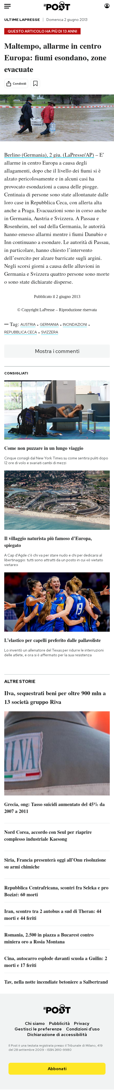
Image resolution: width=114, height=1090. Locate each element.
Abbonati (57, 1068)
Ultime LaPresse (22, 19)
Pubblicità (59, 1023)
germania (49, 324)
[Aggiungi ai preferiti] (35, 83)
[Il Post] (57, 6)
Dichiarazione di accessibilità (57, 1034)
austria (28, 324)
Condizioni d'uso (83, 1029)
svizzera (49, 332)
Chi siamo (35, 1023)
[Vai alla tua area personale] (107, 6)
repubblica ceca (20, 332)
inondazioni (75, 324)
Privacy (81, 1023)
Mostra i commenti (57, 351)
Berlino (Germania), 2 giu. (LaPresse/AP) (49, 154)
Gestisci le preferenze (38, 1029)
